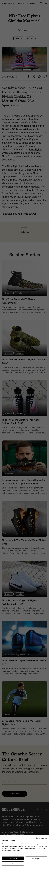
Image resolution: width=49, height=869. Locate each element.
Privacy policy (41, 838)
